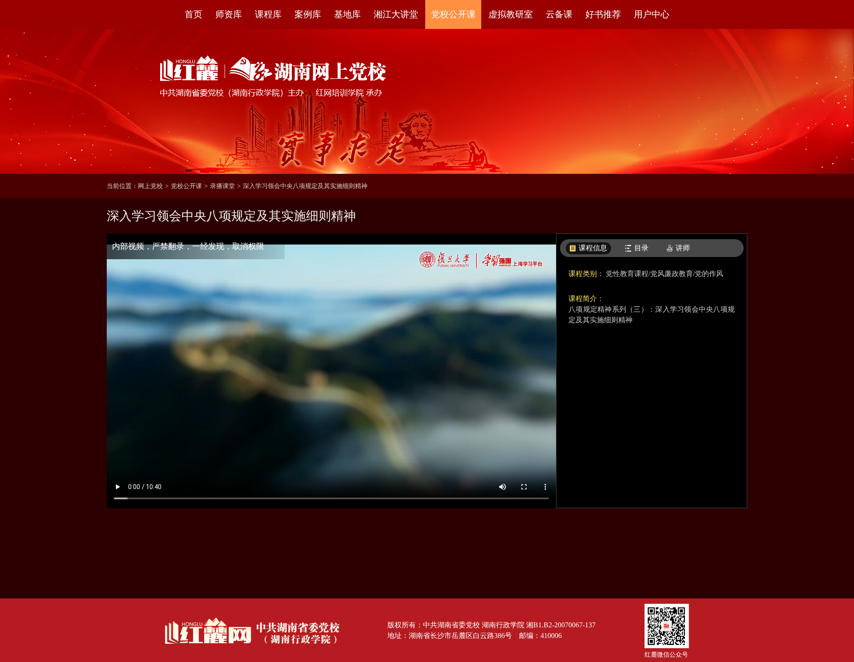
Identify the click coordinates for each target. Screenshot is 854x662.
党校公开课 (453, 14)
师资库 (228, 14)
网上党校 (150, 186)
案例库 (307, 14)
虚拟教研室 (510, 14)
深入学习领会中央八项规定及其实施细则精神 (305, 186)
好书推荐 (603, 14)
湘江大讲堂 (396, 14)
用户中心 (651, 14)
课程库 (268, 14)
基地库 (347, 14)
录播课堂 (222, 186)
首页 (193, 14)
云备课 (559, 14)
